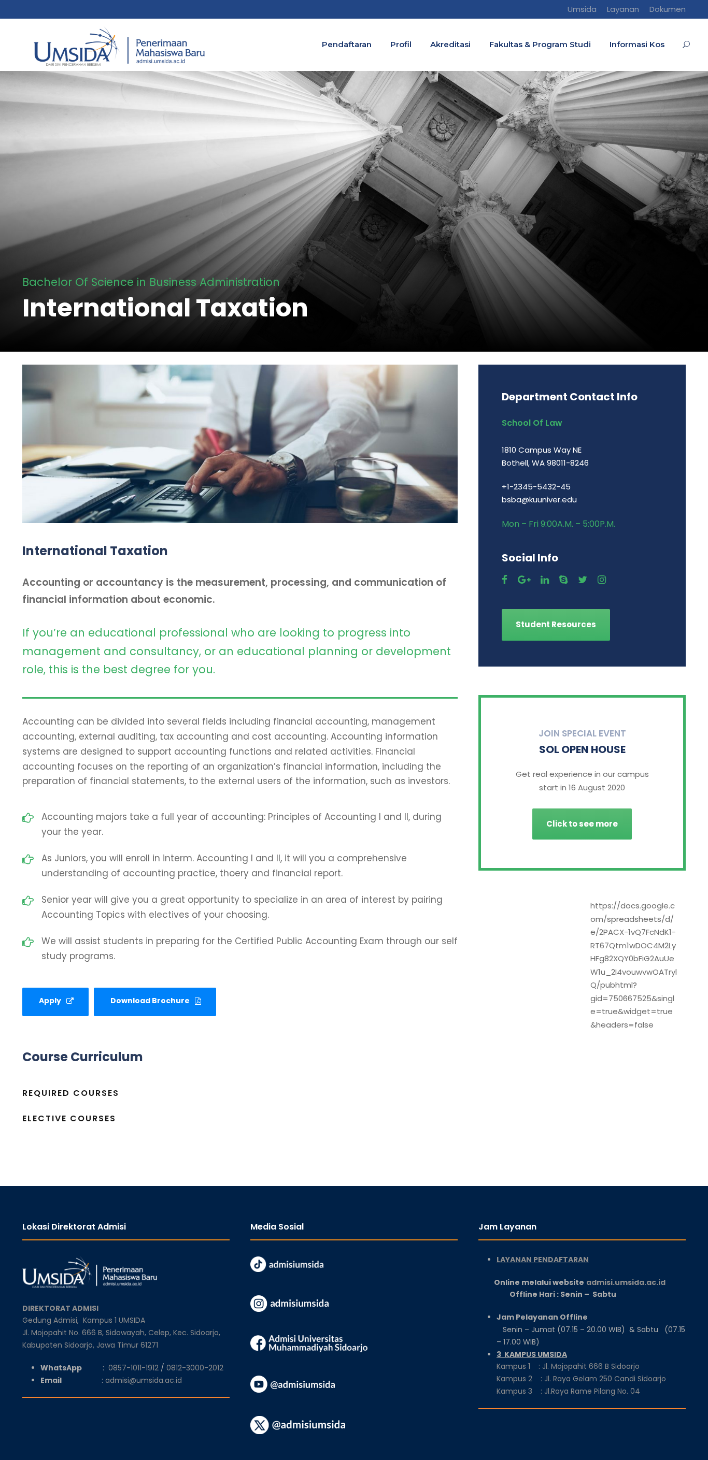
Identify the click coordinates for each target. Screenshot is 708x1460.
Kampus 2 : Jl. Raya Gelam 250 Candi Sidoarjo (581, 1379)
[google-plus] (524, 580)
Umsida (582, 9)
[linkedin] (545, 580)
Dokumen (667, 9)
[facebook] (504, 580)
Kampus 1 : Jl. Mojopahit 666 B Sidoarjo (568, 1366)
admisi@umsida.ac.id (143, 1380)
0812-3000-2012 (194, 1368)
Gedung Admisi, (52, 1320)
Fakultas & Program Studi (540, 44)
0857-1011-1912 (133, 1368)
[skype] (563, 580)
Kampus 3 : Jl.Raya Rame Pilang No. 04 (568, 1391)
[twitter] (582, 580)
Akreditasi (450, 44)
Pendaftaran (347, 44)
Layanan (623, 9)
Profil (401, 44)
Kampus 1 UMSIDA (114, 1320)
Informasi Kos (637, 44)
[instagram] (602, 580)
